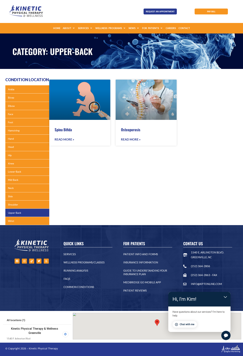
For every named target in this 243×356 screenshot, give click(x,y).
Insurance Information (140, 262)
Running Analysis (76, 270)
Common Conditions (79, 287)
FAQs (67, 278)
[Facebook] (17, 261)
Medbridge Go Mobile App (142, 282)
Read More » (64, 139)
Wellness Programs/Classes (84, 262)
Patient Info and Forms (140, 254)
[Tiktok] (31, 261)
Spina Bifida (63, 129)
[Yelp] (46, 261)
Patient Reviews (135, 290)
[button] (69, 28)
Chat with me (187, 324)
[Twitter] (38, 261)
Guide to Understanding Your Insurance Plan (145, 272)
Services (70, 254)
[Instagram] (24, 261)
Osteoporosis (130, 129)
